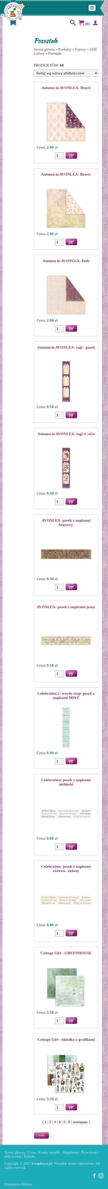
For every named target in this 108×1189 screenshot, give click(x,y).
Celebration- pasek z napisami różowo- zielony (66, 868)
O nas (32, 1152)
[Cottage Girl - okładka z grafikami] (66, 1074)
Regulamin (70, 1152)
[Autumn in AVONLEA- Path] (66, 295)
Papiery (80, 49)
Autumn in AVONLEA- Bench (65, 88)
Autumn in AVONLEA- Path (66, 261)
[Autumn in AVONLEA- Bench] (66, 122)
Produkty (64, 49)
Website (26, 1184)
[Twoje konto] (94, 24)
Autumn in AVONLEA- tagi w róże (66, 434)
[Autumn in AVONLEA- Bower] (66, 209)
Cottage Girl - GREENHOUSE (65, 953)
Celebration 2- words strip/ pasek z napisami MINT (66, 695)
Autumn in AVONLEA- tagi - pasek (66, 347)
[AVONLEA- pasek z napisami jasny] (66, 641)
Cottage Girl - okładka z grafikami (66, 1039)
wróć (41, 1135)
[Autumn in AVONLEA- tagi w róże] (66, 468)
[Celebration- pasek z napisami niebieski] (66, 814)
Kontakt (29, 1156)
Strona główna (44, 49)
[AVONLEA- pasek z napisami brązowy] (66, 554)
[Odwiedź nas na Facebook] (94, 1177)
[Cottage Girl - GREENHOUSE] (66, 987)
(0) (87, 24)
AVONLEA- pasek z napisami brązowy (66, 522)
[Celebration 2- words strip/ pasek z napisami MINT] (66, 728)
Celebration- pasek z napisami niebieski (66, 782)
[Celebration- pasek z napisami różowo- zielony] (66, 900)
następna (80, 1122)
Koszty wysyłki (49, 1152)
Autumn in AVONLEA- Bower (66, 174)
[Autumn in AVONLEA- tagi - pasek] (66, 382)
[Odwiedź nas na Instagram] (101, 1177)
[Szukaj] (72, 24)
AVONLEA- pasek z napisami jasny (66, 607)
